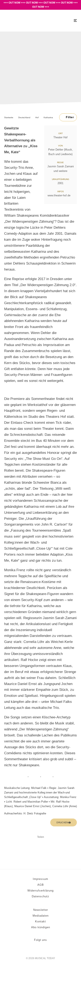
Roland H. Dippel (31, 85)
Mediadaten (41, 915)
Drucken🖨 (63, 822)
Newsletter (40, 909)
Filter (70, 117)
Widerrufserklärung (40, 890)
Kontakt (40, 921)
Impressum (40, 879)
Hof (39, 56)
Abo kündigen (40, 927)
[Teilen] (29, 843)
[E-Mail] (40, 843)
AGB (40, 884)
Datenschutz (40, 896)
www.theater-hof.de (59, 195)
